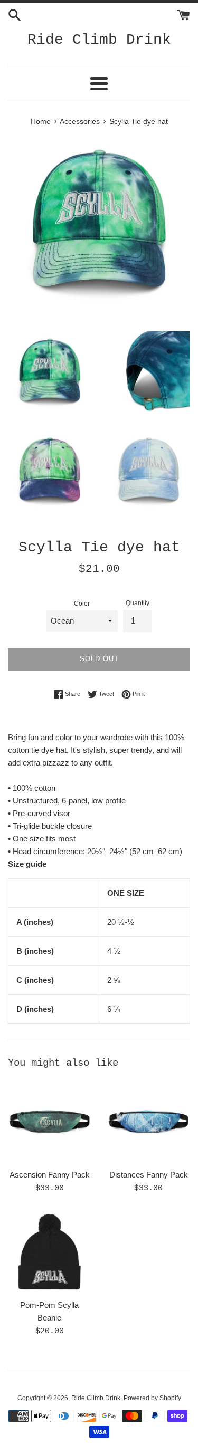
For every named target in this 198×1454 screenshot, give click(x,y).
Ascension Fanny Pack (50, 1174)
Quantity (137, 603)
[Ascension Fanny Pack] (49, 1121)
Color (82, 603)
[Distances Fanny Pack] (149, 1121)
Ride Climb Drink (99, 40)
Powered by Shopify (152, 1398)
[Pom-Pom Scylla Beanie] (49, 1252)
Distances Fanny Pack (148, 1174)
